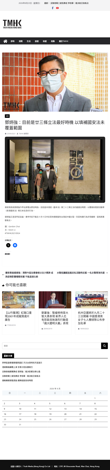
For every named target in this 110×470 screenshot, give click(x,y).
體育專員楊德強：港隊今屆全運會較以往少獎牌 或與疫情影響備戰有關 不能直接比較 (29, 274)
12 (50, 409)
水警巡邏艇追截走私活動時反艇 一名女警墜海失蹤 (81, 272)
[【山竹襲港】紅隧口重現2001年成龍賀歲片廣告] (18, 293)
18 (35, 414)
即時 (12, 41)
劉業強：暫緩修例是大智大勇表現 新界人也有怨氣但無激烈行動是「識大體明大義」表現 (54, 318)
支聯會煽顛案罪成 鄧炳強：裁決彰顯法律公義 (21, 371)
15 (95, 409)
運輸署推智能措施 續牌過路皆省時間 (17, 380)
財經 (45, 41)
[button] (48, 192)
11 (35, 409)
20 (65, 414)
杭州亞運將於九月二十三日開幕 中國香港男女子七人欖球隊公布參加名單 (91, 318)
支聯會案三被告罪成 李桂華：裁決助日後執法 (69, 3)
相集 (53, 41)
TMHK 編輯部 (24, 134)
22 (95, 414)
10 (20, 409)
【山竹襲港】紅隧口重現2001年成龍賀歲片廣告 (18, 316)
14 (80, 409)
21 (80, 414)
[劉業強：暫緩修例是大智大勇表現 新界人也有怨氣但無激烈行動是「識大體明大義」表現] (55, 293)
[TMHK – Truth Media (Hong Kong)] (5, 41)
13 (65, 409)
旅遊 (37, 41)
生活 (29, 41)
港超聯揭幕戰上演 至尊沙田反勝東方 (17, 367)
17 (20, 414)
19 (50, 414)
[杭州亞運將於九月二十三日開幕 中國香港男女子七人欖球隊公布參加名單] (91, 293)
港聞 (21, 41)
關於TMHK (63, 41)
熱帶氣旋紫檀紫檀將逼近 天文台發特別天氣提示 (22, 362)
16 (5, 414)
